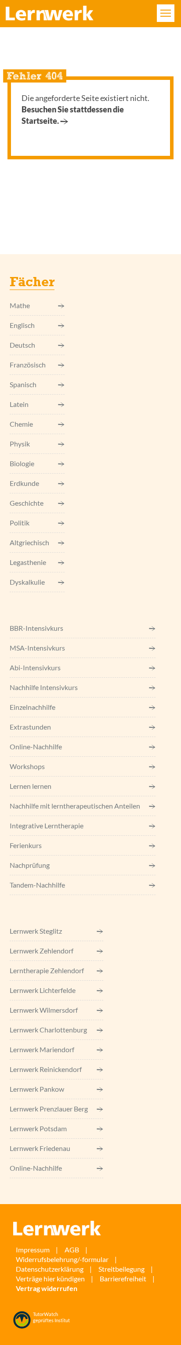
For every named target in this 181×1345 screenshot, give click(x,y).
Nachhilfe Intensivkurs (44, 687)
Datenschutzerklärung (49, 1269)
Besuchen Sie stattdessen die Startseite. (73, 115)
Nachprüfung (30, 865)
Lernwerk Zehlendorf (41, 950)
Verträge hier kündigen (50, 1278)
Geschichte (26, 503)
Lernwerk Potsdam (38, 1128)
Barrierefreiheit (123, 1278)
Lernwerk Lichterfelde (43, 990)
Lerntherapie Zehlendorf (47, 970)
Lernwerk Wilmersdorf (44, 1010)
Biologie (22, 463)
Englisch (22, 325)
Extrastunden (30, 727)
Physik (20, 443)
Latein (19, 404)
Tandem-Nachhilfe (37, 885)
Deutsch (22, 345)
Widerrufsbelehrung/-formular (62, 1259)
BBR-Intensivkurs (36, 628)
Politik (19, 522)
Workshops (27, 766)
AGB (72, 1249)
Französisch (28, 364)
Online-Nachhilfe (36, 746)
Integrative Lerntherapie (46, 825)
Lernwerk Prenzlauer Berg (49, 1108)
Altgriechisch (29, 542)
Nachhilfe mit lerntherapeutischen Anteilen (75, 806)
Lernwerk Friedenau (40, 1148)
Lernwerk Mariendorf (42, 1049)
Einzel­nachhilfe (32, 707)
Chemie (21, 424)
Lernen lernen (30, 786)
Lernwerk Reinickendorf (46, 1069)
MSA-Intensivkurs (37, 648)
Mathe (20, 305)
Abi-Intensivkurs (35, 667)
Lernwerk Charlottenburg (48, 1029)
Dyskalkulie (27, 582)
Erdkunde (24, 483)
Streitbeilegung (121, 1269)
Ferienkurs (26, 845)
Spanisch (23, 384)
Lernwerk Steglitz (36, 931)
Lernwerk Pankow (37, 1089)
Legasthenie (28, 562)
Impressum (33, 1249)
